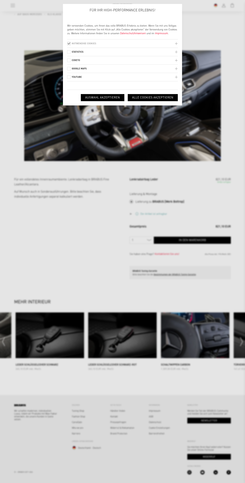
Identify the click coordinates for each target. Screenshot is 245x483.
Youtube (77, 76)
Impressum (161, 33)
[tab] (122, 43)
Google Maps (79, 68)
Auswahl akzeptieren (102, 97)
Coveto (76, 60)
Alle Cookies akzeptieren (152, 97)
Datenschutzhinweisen (133, 33)
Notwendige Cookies (84, 43)
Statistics (77, 51)
